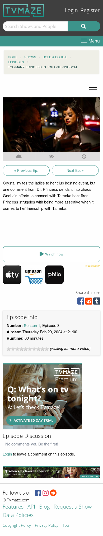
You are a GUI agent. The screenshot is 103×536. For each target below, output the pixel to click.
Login (71, 10)
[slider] (28, 349)
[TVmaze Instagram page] (46, 493)
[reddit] (88, 302)
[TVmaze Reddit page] (53, 493)
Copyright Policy (17, 526)
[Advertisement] (42, 396)
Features (13, 507)
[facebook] (80, 302)
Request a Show (73, 507)
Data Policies (18, 515)
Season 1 (32, 325)
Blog (44, 507)
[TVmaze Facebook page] (38, 493)
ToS (65, 526)
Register (90, 10)
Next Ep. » (75, 170)
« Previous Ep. (26, 170)
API (31, 507)
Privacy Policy (46, 526)
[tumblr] (96, 302)
